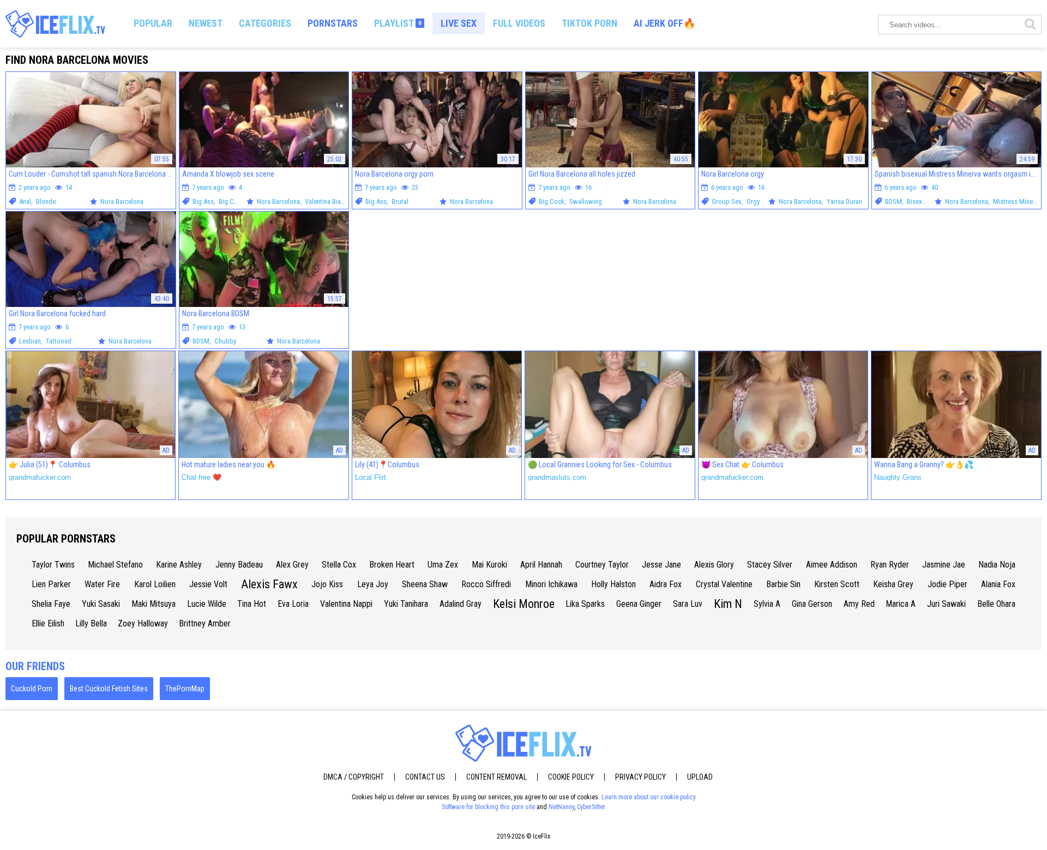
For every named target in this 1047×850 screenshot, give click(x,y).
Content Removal (496, 777)
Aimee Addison (831, 564)
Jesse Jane (661, 564)
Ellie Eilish (48, 623)
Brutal (400, 201)
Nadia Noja (996, 564)
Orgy (753, 201)
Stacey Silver (769, 564)
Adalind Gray (461, 604)
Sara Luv (687, 604)
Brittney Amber (205, 623)
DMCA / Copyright (353, 777)
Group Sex (727, 201)
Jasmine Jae (943, 564)
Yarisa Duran (844, 201)
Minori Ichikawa (551, 584)
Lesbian (30, 341)
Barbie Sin (783, 584)
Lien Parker (51, 584)
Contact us (425, 777)
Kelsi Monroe (524, 604)
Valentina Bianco (328, 201)
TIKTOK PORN (589, 23)
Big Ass (203, 201)
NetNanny (561, 807)
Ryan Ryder (889, 564)
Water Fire (102, 584)
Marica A (901, 604)
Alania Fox (998, 584)
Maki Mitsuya (153, 604)
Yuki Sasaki (101, 604)
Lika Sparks (585, 604)
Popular (153, 23)
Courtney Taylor (602, 564)
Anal (25, 201)
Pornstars (333, 23)
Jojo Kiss (327, 584)
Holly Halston (613, 584)
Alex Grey (292, 564)
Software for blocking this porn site (488, 807)
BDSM (893, 201)
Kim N (728, 604)
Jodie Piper (947, 584)
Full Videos (519, 23)
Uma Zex (443, 564)
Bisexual (919, 201)
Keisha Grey (893, 584)
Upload (700, 777)
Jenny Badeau (239, 564)
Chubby (225, 341)
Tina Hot (251, 604)
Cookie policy (571, 777)
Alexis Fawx (269, 584)
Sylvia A (767, 604)
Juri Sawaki (946, 604)
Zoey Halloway (143, 623)
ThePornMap (184, 688)
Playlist (398, 23)
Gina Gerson (812, 604)
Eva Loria (293, 604)
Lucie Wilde (206, 604)
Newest (205, 23)
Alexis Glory (714, 564)
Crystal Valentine (724, 584)
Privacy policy (640, 777)
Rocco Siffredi (486, 584)
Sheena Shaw (425, 584)
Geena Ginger (638, 604)
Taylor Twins (53, 564)
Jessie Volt (208, 584)
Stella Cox (339, 564)
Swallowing (585, 201)
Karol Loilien (155, 584)
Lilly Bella (91, 623)
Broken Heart (391, 564)
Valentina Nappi (346, 604)
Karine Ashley (179, 564)
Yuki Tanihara (406, 604)
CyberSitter (591, 807)
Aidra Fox (665, 584)
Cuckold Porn (31, 688)
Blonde (46, 201)
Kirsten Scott (836, 584)
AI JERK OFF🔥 (664, 23)
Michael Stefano (115, 564)
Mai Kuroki (489, 564)
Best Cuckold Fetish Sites (109, 688)
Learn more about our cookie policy (648, 797)
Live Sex (459, 23)
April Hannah (541, 564)
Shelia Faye (51, 604)
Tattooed (58, 341)
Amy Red (859, 604)
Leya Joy (372, 584)
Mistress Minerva (1017, 201)
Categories (265, 23)
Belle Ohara (996, 604)
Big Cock (231, 201)
